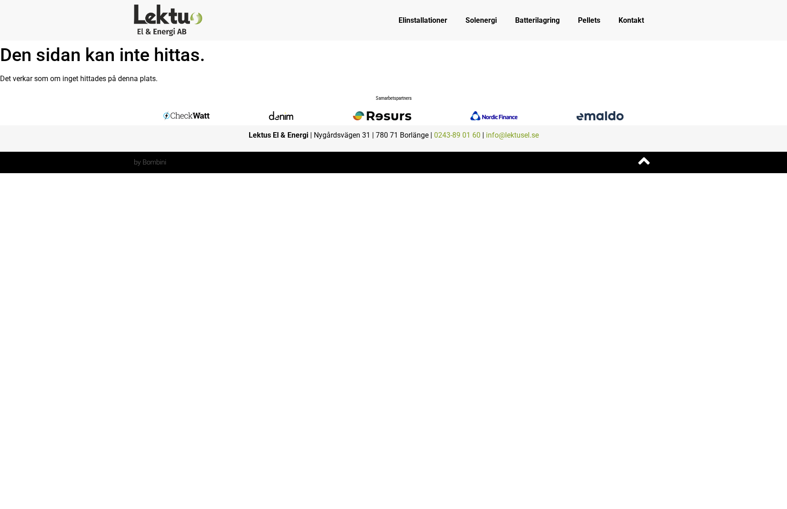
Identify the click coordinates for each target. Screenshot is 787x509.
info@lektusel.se (512, 135)
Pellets (589, 20)
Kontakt (631, 20)
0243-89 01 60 (457, 135)
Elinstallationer (423, 20)
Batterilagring (537, 20)
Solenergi (481, 20)
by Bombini (150, 162)
